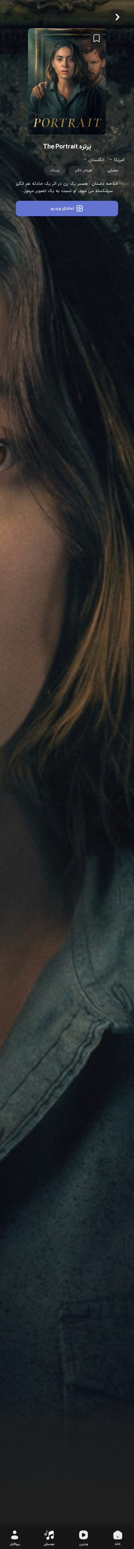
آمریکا (119, 160)
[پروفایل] (14, 1536)
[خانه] (117, 1536)
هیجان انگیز (83, 170)
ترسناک (55, 170)
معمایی (113, 170)
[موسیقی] (49, 1536)
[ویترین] (83, 1536)
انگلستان (96, 160)
